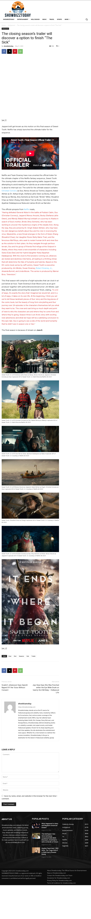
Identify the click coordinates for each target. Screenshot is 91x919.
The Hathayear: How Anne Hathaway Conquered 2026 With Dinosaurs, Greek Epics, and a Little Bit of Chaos (50, 838)
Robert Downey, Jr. (44, 268)
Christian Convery (9, 191)
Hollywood (11, 25)
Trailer (34, 656)
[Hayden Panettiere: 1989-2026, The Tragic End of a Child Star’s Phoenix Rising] (36, 850)
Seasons (21, 656)
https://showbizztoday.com (26, 707)
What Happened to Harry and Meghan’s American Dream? (50, 826)
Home (4, 25)
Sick (28, 656)
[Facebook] (4, 51)
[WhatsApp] (20, 51)
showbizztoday (8, 46)
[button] (86, 19)
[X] (9, 51)
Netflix (26, 209)
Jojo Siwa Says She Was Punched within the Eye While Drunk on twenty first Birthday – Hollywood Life (46, 689)
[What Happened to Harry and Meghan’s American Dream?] (36, 825)
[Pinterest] (15, 51)
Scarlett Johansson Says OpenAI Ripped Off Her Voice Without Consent (15, 687)
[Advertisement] (45, 901)
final (10, 656)
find (15, 656)
